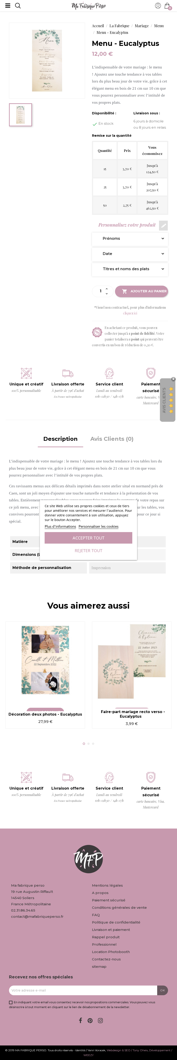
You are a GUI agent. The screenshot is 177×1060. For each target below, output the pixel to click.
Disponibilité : (104, 113)
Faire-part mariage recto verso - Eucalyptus (133, 714)
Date (104, 254)
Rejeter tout (88, 550)
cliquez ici (130, 313)
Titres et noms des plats (122, 269)
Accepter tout (88, 538)
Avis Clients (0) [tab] (112, 438)
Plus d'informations (60, 526)
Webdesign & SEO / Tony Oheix (127, 1050)
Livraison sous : (146, 113)
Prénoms (108, 238)
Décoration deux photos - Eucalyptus (45, 714)
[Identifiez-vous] (158, 7)
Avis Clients (164, 400)
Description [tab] (60, 438)
